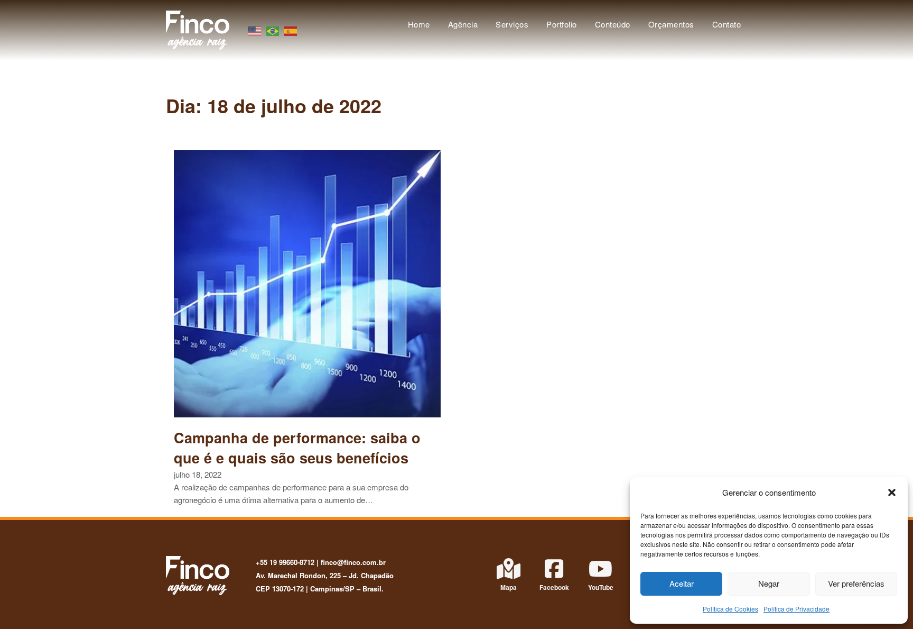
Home (419, 24)
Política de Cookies (730, 608)
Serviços (512, 24)
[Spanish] (291, 29)
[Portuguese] (273, 29)
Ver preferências (856, 583)
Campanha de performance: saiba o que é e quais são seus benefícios (297, 447)
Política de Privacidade (796, 608)
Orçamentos (671, 24)
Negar (768, 583)
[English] (255, 29)
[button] (892, 492)
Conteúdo (612, 24)
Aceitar (681, 583)
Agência (463, 24)
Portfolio (561, 24)
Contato (726, 24)
